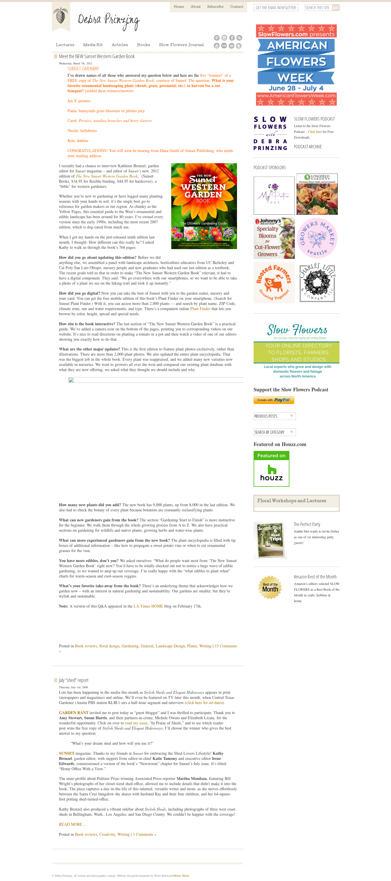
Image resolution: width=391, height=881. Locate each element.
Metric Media (181, 876)
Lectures (65, 45)
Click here (315, 131)
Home (179, 7)
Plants (192, 646)
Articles (120, 45)
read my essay (136, 723)
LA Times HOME (149, 606)
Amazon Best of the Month (315, 576)
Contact (236, 7)
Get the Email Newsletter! (276, 7)
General (147, 646)
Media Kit (93, 45)
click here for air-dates (204, 702)
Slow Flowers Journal (181, 45)
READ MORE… (72, 824)
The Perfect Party (307, 524)
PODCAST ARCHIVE (308, 146)
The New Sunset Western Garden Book (107, 176)
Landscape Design (170, 646)
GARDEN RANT (73, 712)
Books (143, 45)
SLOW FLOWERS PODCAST (314, 118)
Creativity (107, 834)
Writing (205, 646)
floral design (109, 646)
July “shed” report (73, 680)
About (196, 7)
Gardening (130, 646)
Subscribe (215, 7)
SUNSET (67, 753)
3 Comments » (144, 834)
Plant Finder (200, 308)
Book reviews (86, 646)
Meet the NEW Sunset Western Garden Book (97, 56)
